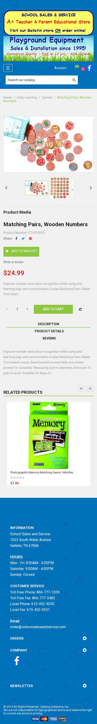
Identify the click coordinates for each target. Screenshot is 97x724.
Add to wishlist (21, 251)
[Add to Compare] (80, 309)
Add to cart (53, 309)
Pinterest (30, 239)
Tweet (23, 239)
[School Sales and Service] (48, 22)
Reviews (49, 338)
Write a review (13, 262)
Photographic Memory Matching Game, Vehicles (41, 472)
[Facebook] (89, 68)
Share (16, 239)
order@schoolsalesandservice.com (38, 627)
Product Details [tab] (49, 331)
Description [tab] (48, 324)
